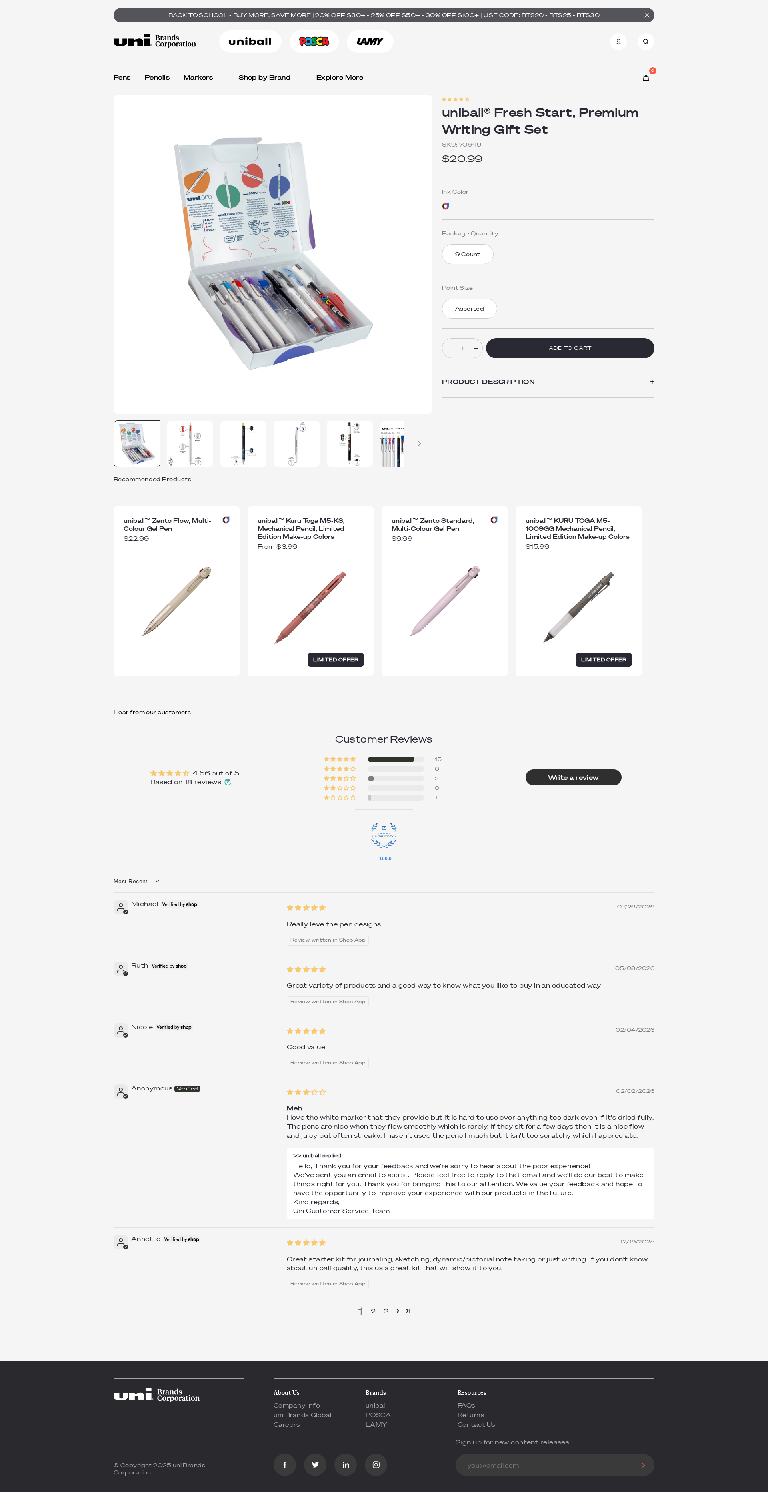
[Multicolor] (226, 520)
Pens (122, 77)
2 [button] (373, 1311)
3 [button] (386, 1311)
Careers (287, 1424)
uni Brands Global (303, 1415)
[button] (455, 99)
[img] (306, 908)
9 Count (467, 254)
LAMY (376, 1424)
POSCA (378, 1415)
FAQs (467, 1405)
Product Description (548, 382)
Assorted (469, 308)
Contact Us (477, 1424)
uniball (376, 1405)
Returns (471, 1415)
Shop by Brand (264, 77)
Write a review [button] (573, 777)
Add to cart (570, 348)
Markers (198, 77)
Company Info (297, 1405)
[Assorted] (445, 206)
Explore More (339, 77)
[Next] (418, 443)
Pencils (157, 77)
